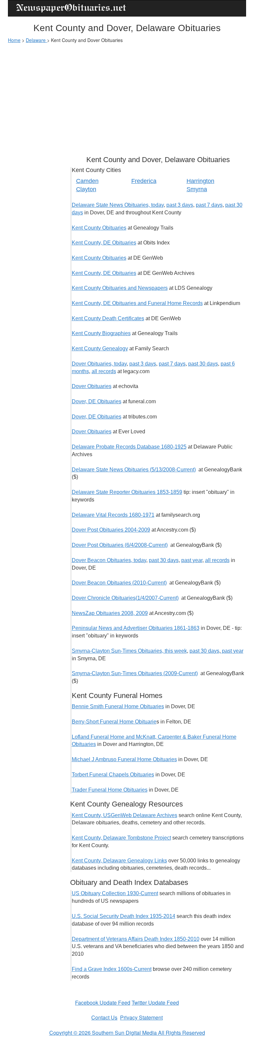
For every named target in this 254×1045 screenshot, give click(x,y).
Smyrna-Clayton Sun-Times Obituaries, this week (129, 651)
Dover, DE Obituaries (96, 401)
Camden (87, 181)
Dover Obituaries (91, 386)
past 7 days (209, 205)
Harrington (200, 181)
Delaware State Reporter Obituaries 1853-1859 (127, 492)
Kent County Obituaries (99, 228)
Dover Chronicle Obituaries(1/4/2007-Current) (125, 598)
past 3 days (179, 205)
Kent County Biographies (101, 333)
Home (14, 40)
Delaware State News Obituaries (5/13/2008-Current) (134, 469)
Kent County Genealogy (100, 348)
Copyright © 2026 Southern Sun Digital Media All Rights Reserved (127, 1032)
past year (191, 560)
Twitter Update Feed (155, 1002)
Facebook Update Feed (102, 1002)
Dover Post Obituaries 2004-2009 (111, 530)
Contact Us (104, 1017)
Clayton (86, 189)
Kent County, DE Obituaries (104, 242)
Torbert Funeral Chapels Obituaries (113, 774)
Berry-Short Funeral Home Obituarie (114, 721)
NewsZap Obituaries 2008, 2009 (110, 613)
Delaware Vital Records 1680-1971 (113, 515)
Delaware (36, 40)
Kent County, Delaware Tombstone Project (121, 838)
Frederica (143, 181)
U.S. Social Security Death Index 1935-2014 (123, 916)
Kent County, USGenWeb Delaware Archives (124, 815)
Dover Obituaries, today (99, 364)
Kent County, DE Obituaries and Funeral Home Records (137, 303)
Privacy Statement (141, 1017)
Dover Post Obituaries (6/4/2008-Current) (120, 545)
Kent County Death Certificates (108, 318)
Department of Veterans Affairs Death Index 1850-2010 (135, 939)
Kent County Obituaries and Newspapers (120, 288)
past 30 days (203, 364)
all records (104, 371)
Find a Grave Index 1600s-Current (111, 969)
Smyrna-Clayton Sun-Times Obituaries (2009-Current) (135, 673)
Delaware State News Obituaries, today (118, 205)
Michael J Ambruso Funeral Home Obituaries (124, 759)
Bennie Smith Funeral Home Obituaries (118, 706)
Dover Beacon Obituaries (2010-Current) (119, 583)
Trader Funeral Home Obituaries (110, 790)
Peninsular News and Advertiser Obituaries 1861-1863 (135, 628)
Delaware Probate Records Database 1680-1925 (129, 447)
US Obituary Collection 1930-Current (115, 893)
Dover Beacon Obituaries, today (109, 560)
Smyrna (197, 189)
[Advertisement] (127, 96)
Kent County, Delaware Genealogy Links (119, 860)
